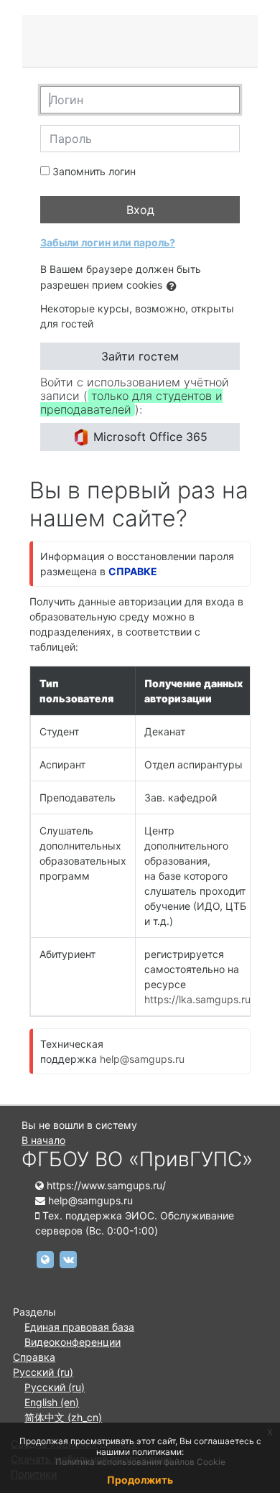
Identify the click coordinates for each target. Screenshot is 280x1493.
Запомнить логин (94, 171)
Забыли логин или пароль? (107, 242)
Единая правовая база (79, 1327)
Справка (34, 1357)
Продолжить (140, 1480)
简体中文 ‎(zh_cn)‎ (63, 1417)
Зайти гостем (140, 356)
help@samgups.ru (142, 1059)
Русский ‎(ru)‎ (43, 1372)
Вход (140, 210)
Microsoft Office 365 (148, 436)
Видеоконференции (72, 1342)
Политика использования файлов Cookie (140, 1461)
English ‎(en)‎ (51, 1402)
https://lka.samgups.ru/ (199, 999)
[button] (174, 285)
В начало (43, 1140)
